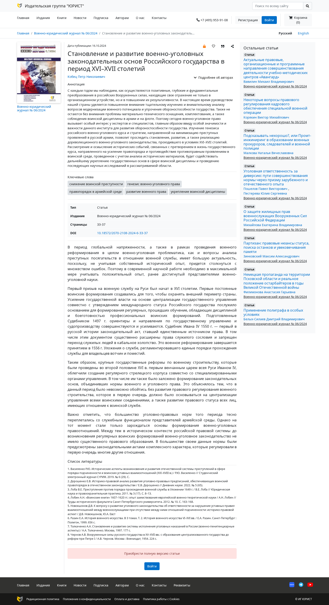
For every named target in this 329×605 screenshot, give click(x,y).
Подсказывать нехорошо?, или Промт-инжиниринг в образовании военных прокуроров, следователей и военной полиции (277, 142)
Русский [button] (285, 33)
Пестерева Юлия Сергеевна (265, 193)
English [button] (303, 33)
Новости (80, 18)
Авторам (122, 18)
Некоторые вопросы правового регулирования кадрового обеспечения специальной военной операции (275, 106)
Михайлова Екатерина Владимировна (273, 225)
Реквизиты (182, 585)
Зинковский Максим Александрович (271, 256)
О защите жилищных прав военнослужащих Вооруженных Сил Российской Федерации (275, 216)
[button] (204, 46)
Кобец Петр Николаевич (86, 76)
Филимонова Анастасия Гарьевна (269, 292)
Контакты (159, 18)
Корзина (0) (300, 19)
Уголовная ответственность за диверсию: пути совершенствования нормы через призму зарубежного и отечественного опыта (276, 178)
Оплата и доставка (126, 599)
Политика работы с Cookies (161, 599)
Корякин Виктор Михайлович (266, 117)
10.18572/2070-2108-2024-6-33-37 (122, 233)
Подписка (101, 18)
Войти (269, 20)
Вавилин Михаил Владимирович (269, 81)
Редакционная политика (42, 599)
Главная (23, 18)
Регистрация (248, 20)
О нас (140, 18)
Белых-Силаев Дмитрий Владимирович (274, 319)
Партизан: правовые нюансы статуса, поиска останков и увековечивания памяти (276, 247)
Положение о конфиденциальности (87, 599)
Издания (43, 18)
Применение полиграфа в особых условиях (273, 312)
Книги (61, 18)
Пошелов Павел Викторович (266, 189)
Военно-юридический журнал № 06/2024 (65, 33)
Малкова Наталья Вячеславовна (268, 153)
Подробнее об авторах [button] (215, 77)
